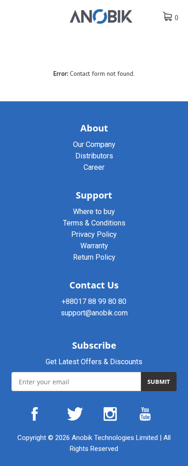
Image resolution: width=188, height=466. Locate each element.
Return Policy (94, 257)
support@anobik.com (94, 313)
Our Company (94, 144)
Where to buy (94, 211)
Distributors (94, 156)
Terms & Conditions (94, 223)
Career (94, 167)
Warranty (94, 245)
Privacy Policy (94, 234)
